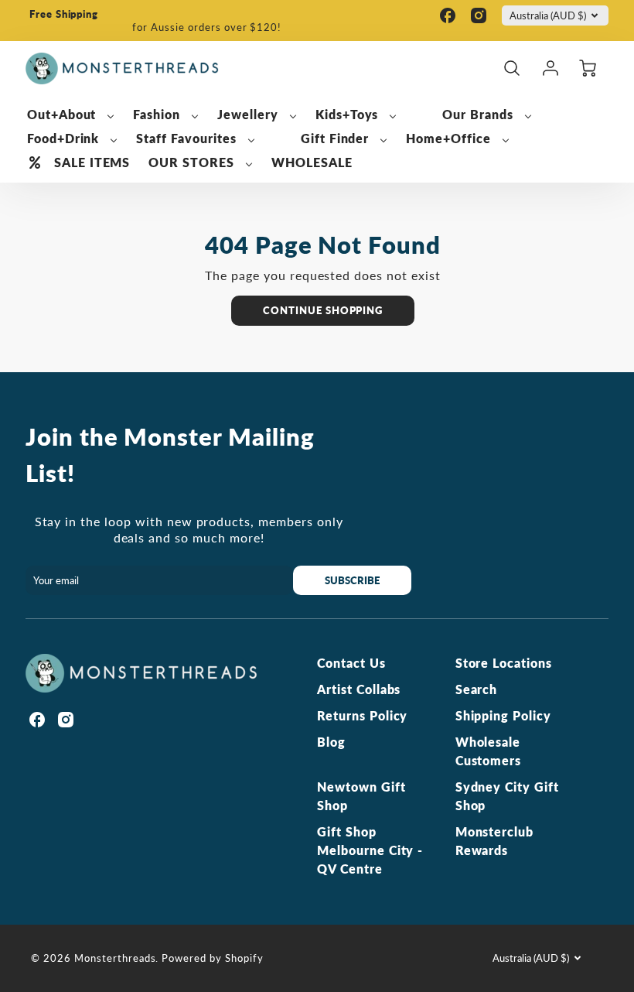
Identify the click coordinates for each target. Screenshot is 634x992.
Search (476, 689)
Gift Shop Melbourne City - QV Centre (370, 850)
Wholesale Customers (488, 751)
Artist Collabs (359, 689)
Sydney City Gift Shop (507, 795)
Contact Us (351, 662)
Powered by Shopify (212, 958)
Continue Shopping (323, 310)
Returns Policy (362, 715)
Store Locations (503, 662)
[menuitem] (71, 115)
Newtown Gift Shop (361, 795)
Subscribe (353, 580)
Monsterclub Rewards (494, 840)
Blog (331, 741)
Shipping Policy (503, 715)
